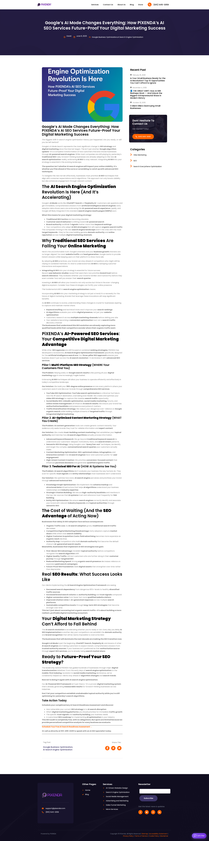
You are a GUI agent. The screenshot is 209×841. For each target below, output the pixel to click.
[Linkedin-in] (159, 812)
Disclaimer (164, 836)
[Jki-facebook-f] (140, 812)
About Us (121, 4)
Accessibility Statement (158, 834)
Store (140, 4)
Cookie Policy (154, 836)
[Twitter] (147, 812)
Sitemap (145, 834)
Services (95, 4)
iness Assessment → (83, 726)
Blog (132, 4)
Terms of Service (141, 836)
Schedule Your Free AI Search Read (58, 726)
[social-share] (107, 748)
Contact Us (108, 4)
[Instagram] (153, 812)
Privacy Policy (128, 836)
